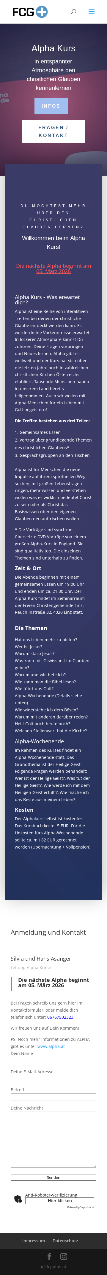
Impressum (33, 1240)
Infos (51, 106)
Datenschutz (65, 1240)
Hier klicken (60, 1200)
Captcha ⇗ (80, 1207)
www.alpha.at (51, 1046)
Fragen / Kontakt (53, 131)
